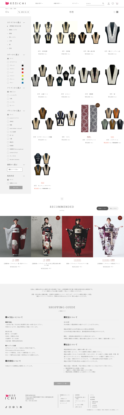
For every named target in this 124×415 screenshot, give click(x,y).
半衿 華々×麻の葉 (89, 51)
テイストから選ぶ (14, 88)
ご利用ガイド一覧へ (62, 383)
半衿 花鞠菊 (89, 94)
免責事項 (92, 399)
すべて (11, 58)
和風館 (11, 145)
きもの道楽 (13, 132)
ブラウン (12, 69)
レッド (11, 72)
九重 (11, 138)
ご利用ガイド (63, 398)
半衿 (15, 8)
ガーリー (12, 105)
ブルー (11, 82)
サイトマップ (63, 403)
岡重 (11, 125)
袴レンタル (12, 37)
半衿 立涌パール (42, 94)
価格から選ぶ (12, 165)
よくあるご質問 (79, 404)
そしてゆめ (13, 156)
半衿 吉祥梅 (66, 51)
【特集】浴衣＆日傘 (15, 26)
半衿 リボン (66, 137)
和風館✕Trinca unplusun (16, 149)
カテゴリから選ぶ (14, 22)
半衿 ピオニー (66, 94)
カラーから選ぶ (13, 55)
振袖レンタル (13, 30)
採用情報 (92, 397)
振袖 (10, 33)
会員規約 (77, 395)
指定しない (13, 91)
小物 (11, 8)
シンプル (12, 102)
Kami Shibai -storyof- (16, 128)
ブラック (12, 65)
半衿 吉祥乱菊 (42, 51)
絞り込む (15, 187)
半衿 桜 (112, 94)
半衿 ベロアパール (112, 140)
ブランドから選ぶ (14, 111)
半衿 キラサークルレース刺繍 (42, 137)
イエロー (12, 75)
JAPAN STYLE (14, 152)
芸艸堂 (11, 121)
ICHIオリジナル (14, 118)
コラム (92, 395)
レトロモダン (13, 95)
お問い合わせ (78, 407)
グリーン (12, 79)
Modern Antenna (14, 159)
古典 (11, 98)
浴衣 (10, 48)
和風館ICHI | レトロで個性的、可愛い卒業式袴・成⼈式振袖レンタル (103, 409)
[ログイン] (108, 3)
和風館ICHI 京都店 (65, 401)
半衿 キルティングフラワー (42, 186)
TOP (6, 8)
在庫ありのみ (13, 183)
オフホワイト (13, 62)
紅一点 (11, 135)
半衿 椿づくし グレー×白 (112, 51)
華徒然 (11, 142)
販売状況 (10, 176)
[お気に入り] (112, 3)
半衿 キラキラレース (89, 140)
